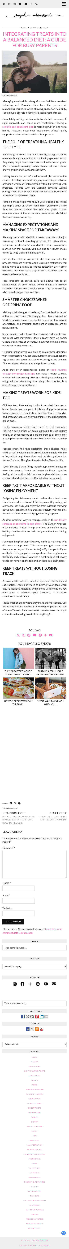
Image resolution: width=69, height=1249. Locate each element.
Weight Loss (34, 1228)
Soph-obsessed (39, 1241)
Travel (34, 1214)
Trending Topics (34, 1219)
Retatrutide (34, 1191)
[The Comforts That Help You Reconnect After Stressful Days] (18, 658)
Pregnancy (34, 1177)
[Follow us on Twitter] (32, 1029)
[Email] (50, 635)
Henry (34, 1122)
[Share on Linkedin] (41, 1016)
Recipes (34, 1187)
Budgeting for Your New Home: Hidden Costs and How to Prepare (18, 818)
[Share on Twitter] (28, 1016)
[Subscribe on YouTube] (41, 1029)
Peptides (34, 1173)
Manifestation (34, 1145)
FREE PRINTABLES (34, 1089)
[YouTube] (20, 4)
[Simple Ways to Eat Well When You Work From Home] (50, 688)
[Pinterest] (14, 4)
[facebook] (23, 983)
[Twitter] (4, 4)
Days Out (34, 1076)
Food (34, 1085)
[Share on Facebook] (11, 803)
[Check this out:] (23, 1016)
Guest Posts (34, 1108)
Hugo (34, 1131)
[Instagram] (9, 4)
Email (6, 895)
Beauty (34, 1062)
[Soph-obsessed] (34, 11)
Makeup (34, 1140)
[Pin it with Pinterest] (37, 1016)
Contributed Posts (34, 1071)
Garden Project (34, 1094)
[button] (65, 4)
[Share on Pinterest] (19, 803)
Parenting (34, 1168)
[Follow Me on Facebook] (28, 1029)
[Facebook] (26, 4)
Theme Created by (34, 1245)
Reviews (34, 1196)
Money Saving (34, 1150)
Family (44, 28)
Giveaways (34, 1099)
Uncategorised (34, 1224)
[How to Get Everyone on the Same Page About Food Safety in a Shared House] (18, 688)
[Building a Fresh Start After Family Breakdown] (50, 658)
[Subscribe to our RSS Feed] (37, 1029)
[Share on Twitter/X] (15, 803)
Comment (8, 847)
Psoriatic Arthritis (34, 1182)
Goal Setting (34, 1103)
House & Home (34, 1127)
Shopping (35, 1205)
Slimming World (34, 1210)
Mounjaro (34, 1159)
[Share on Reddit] (32, 1016)
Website (7, 907)
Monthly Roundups (34, 1154)
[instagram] (15, 983)
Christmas (34, 1066)
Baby (34, 1057)
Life (34, 1136)
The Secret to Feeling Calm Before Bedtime (53, 816)
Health (34, 1117)
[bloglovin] (30, 983)
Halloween (34, 1113)
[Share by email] (46, 1016)
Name (6, 882)
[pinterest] (38, 983)
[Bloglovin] (31, 4)
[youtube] (45, 983)
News (34, 1164)
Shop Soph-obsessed (34, 1201)
